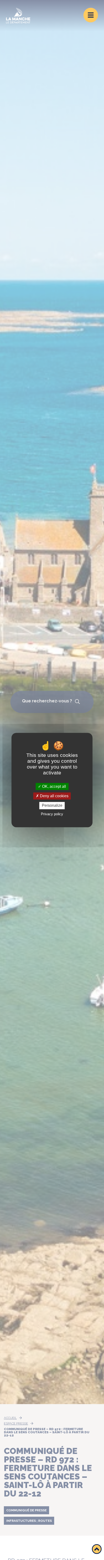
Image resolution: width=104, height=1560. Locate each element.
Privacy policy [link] (52, 814)
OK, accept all (53, 786)
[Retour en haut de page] (97, 1549)
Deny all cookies (53, 796)
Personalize (52, 806)
